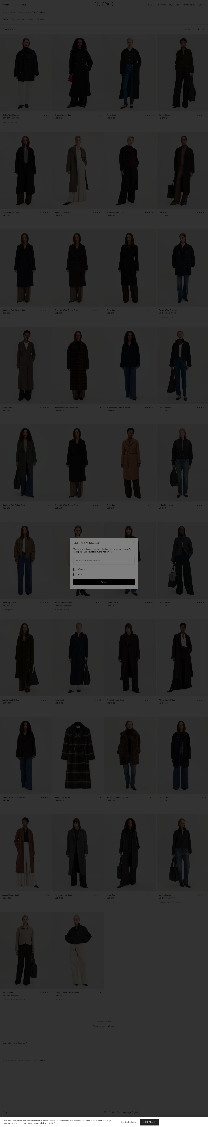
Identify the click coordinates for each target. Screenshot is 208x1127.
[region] (104, 1122)
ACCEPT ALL (149, 1122)
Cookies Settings (128, 1122)
